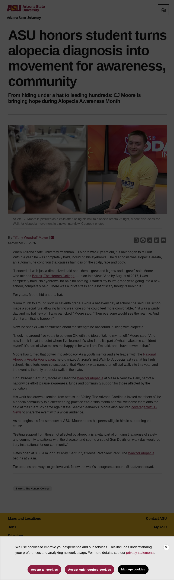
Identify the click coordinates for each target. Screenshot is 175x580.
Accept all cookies (44, 569)
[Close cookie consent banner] (166, 547)
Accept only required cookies (89, 569)
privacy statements (140, 552)
